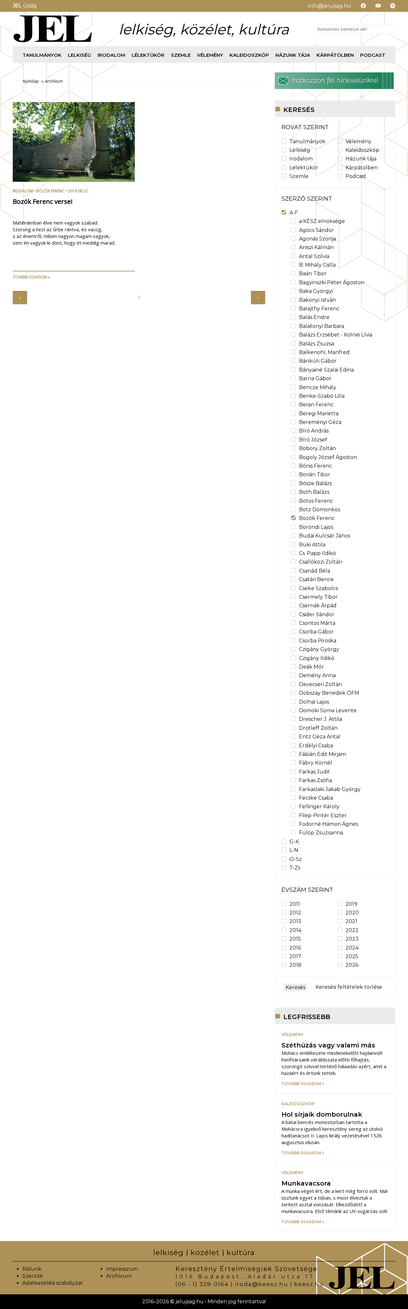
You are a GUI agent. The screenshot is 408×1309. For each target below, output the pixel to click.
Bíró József (313, 440)
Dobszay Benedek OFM (329, 693)
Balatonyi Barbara (321, 326)
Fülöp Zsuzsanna (321, 833)
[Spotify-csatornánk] (388, 6)
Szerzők (32, 1276)
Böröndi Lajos (316, 527)
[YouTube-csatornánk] (373, 6)
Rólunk (31, 1269)
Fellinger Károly (319, 806)
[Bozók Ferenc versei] (74, 179)
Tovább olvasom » (31, 277)
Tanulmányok (42, 55)
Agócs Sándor (316, 230)
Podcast (372, 55)
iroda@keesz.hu (261, 1284)
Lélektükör (148, 55)
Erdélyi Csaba (316, 746)
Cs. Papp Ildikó (317, 553)
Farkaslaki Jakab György (330, 789)
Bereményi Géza (320, 422)
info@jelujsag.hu (329, 6)
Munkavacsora (306, 1183)
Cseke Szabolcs (318, 588)
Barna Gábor (315, 378)
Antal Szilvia (314, 256)
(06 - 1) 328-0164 (202, 1284)
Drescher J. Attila (320, 719)
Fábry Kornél (315, 763)
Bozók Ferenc (50, 191)
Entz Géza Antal (319, 737)
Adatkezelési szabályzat (52, 1283)
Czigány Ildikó (316, 658)
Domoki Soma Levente (328, 710)
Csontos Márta (317, 623)
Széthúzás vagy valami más (328, 1045)
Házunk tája (292, 55)
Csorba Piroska (317, 641)
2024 (352, 948)
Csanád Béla (314, 571)
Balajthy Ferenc (319, 309)
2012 (295, 913)
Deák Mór (311, 667)
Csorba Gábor (316, 632)
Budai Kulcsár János (324, 536)
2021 (351, 921)
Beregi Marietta (319, 413)
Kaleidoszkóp (249, 55)
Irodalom (111, 55)
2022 (352, 930)
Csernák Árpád (318, 606)
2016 (295, 948)
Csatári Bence (316, 579)
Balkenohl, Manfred (324, 352)
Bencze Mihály (317, 387)
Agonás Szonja (317, 239)
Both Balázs (314, 492)
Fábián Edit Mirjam (322, 754)
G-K (294, 842)
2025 (352, 956)
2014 (295, 930)
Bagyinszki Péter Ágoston (331, 282)
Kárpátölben (335, 55)
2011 (294, 904)
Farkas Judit (314, 772)
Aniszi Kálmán (316, 247)
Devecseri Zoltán (320, 684)
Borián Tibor (314, 474)
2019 (351, 904)
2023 (352, 939)
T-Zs (294, 868)
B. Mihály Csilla (317, 265)
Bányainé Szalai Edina (326, 370)
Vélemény (210, 55)
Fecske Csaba (316, 798)
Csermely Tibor (318, 597)
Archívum (119, 1276)
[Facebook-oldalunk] (358, 6)
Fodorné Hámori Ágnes (328, 824)
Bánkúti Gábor (318, 361)
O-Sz (295, 859)
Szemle (181, 55)
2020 (352, 913)
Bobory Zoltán (317, 448)
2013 (295, 921)
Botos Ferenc (316, 501)
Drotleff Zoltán (318, 728)
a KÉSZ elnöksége (322, 221)
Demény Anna (317, 675)
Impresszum (122, 1269)
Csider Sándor (316, 614)
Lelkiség (79, 55)
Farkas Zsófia (315, 780)
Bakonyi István (317, 300)
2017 (295, 956)
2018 (295, 965)
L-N (293, 850)
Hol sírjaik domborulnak (321, 1114)
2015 (295, 939)
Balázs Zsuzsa (316, 344)
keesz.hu (309, 1284)
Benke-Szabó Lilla (322, 396)
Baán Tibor (313, 273)
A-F (293, 213)
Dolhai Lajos (314, 702)
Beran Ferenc (316, 405)
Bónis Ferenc (315, 466)
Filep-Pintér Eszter (323, 815)
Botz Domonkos (319, 510)
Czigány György (319, 649)
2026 (352, 965)
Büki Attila (312, 545)
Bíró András (314, 431)
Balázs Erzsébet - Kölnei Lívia (335, 335)
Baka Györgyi (316, 291)
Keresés (295, 987)
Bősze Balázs (315, 483)
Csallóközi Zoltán (320, 562)
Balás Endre (314, 317)
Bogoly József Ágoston (328, 457)
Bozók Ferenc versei (42, 201)
